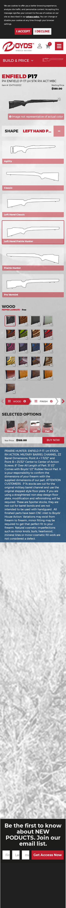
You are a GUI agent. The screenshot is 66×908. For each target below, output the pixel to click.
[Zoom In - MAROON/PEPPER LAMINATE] (27, 366)
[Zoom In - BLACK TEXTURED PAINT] (40, 325)
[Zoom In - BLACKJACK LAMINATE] (15, 352)
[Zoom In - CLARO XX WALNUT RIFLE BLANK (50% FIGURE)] (15, 393)
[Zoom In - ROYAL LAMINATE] (27, 352)
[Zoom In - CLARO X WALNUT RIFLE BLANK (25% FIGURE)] (40, 379)
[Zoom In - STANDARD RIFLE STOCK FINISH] (28, 430)
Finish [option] (43, 401)
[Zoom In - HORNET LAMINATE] (15, 366)
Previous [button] (3, 401)
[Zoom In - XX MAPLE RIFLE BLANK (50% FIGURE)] (52, 379)
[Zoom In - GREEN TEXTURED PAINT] (52, 325)
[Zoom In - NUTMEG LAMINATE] (27, 325)
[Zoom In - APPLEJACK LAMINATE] (52, 339)
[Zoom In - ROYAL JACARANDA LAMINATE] (15, 339)
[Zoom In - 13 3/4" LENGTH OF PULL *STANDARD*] (40, 430)
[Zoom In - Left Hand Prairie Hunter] (60, 100)
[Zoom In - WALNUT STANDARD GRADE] (15, 379)
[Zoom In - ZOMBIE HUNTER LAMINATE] (27, 339)
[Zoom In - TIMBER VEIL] (52, 366)
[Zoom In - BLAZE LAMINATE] (52, 352)
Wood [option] (17, 401)
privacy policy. (33, 17)
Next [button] (64, 401)
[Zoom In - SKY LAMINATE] (40, 352)
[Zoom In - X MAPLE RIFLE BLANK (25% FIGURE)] (27, 379)
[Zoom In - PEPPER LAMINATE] (15, 325)
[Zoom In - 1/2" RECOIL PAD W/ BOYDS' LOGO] (53, 430)
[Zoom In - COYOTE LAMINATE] (40, 339)
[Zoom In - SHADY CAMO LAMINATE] (40, 366)
